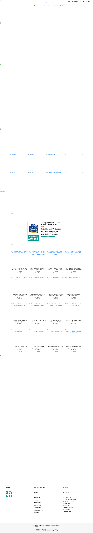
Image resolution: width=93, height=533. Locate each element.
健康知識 (61, 6)
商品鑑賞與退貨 (37, 507)
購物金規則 (36, 495)
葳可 (45, 6)
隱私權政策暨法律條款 (38, 510)
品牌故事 (50, 6)
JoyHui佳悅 (32, 6)
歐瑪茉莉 (39, 6)
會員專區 (36, 492)
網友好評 (56, 6)
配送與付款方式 (37, 505)
